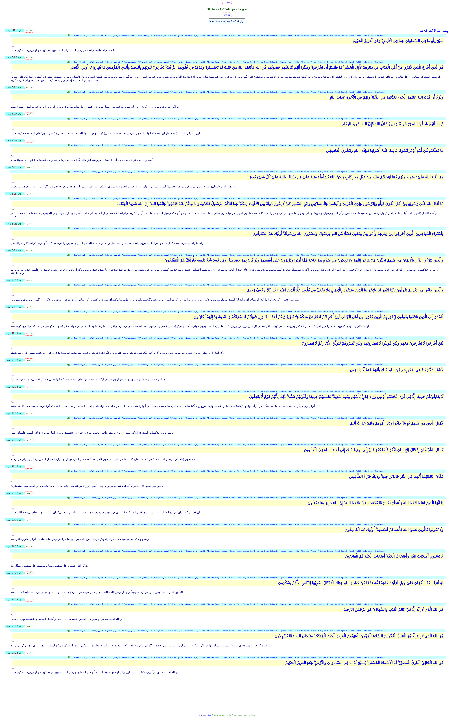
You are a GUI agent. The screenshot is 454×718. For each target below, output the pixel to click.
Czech (239, 35)
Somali (337, 35)
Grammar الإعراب (192, 35)
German (260, 35)
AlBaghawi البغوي (145, 35)
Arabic (202, 35)
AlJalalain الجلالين (177, 35)
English (246, 35)
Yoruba (370, 35)
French (252, 35)
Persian (313, 35)
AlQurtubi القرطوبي (112, 35)
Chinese (232, 35)
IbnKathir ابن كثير (81, 35)
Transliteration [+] (381, 35)
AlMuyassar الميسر (161, 35)
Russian (330, 35)
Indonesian (274, 35)
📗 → (70, 35)
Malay (297, 35)
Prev (227, 2)
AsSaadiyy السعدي (129, 35)
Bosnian (225, 35)
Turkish (358, 35)
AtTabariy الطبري (96, 35)
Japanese (283, 35)
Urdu (365, 35)
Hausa (266, 35)
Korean (290, 35)
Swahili (351, 35)
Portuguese (322, 35)
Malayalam (305, 35)
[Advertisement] (227, 695)
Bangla (217, 35)
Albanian (210, 35)
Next (227, 14)
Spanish (344, 35)
